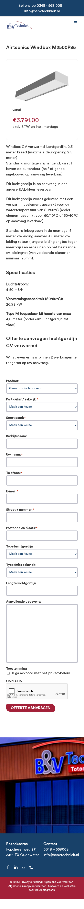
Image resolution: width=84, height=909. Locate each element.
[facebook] (8, 867)
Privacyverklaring (31, 882)
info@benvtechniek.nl (42, 11)
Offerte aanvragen (30, 708)
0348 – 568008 (56, 849)
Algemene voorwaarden (58, 882)
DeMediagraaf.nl (44, 890)
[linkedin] (16, 867)
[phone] (31, 867)
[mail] (23, 867)
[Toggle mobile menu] (76, 23)
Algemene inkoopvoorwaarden (27, 886)
